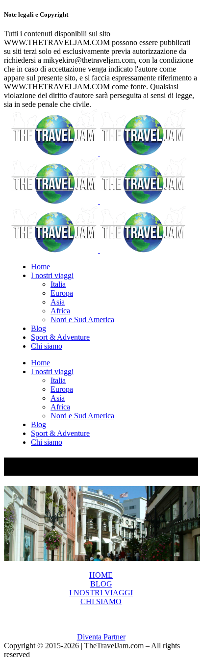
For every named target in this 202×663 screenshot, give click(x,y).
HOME (101, 575)
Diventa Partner (101, 637)
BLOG (101, 584)
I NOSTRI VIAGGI (101, 592)
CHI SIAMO (101, 601)
